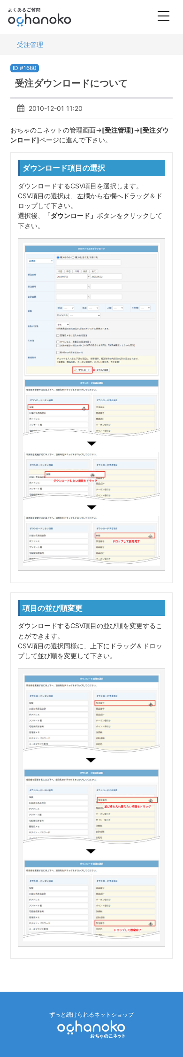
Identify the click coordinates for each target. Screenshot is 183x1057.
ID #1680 (25, 67)
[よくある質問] (52, 17)
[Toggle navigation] (163, 17)
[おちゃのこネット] (91, 1029)
